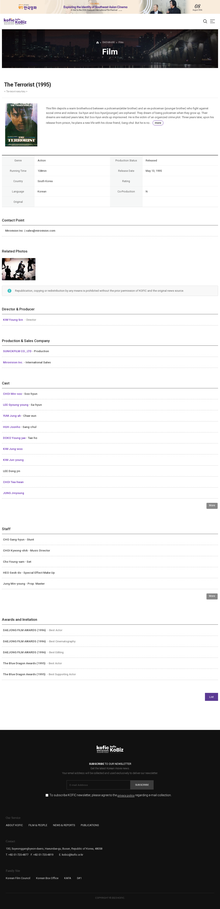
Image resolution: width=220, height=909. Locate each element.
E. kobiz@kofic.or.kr (71, 854)
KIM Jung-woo (13, 449)
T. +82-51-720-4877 (17, 854)
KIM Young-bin (13, 319)
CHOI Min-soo (13, 393)
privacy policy (126, 795)
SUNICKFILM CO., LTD (17, 351)
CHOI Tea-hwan (13, 482)
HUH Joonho (12, 427)
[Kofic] (9, 21)
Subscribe (142, 784)
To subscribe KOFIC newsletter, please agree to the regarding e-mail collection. (110, 795)
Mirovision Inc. (13, 362)
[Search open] (205, 21)
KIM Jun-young (13, 459)
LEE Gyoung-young (16, 404)
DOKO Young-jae (14, 438)
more (158, 122)
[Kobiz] (20, 21)
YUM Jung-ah (12, 415)
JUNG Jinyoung (13, 493)
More (212, 505)
